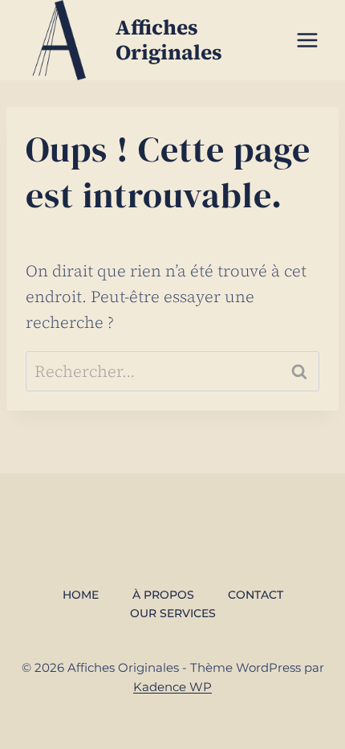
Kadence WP (172, 686)
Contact (255, 594)
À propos (163, 594)
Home (81, 594)
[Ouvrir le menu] (307, 39)
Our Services (173, 613)
